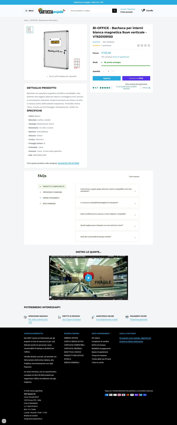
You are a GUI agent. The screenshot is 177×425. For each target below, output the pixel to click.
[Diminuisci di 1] (103, 71)
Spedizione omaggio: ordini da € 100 (88, 2)
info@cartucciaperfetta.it (33, 419)
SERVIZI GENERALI (71, 362)
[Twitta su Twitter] (145, 45)
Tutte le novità (98, 362)
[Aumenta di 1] (113, 71)
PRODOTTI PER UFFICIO (74, 355)
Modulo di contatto (31, 416)
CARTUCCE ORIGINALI (73, 348)
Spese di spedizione (100, 352)
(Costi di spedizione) (121, 57)
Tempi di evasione (99, 355)
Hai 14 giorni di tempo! (71, 319)
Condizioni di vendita (100, 341)
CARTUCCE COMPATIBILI (74, 345)
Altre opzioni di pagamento (136, 84)
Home (26, 20)
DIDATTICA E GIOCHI (72, 352)
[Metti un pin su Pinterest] (142, 45)
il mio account (126, 12)
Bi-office (96, 42)
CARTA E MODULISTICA (73, 341)
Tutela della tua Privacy (101, 359)
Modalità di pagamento (101, 348)
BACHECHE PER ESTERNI (68, 163)
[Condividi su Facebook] (138, 45)
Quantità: (96, 71)
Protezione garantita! (138, 319)
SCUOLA (67, 359)
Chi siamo (96, 338)
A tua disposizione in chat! (107, 319)
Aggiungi (106, 78)
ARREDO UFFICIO (71, 338)
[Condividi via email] (149, 45)
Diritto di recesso (99, 345)
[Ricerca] (114, 11)
